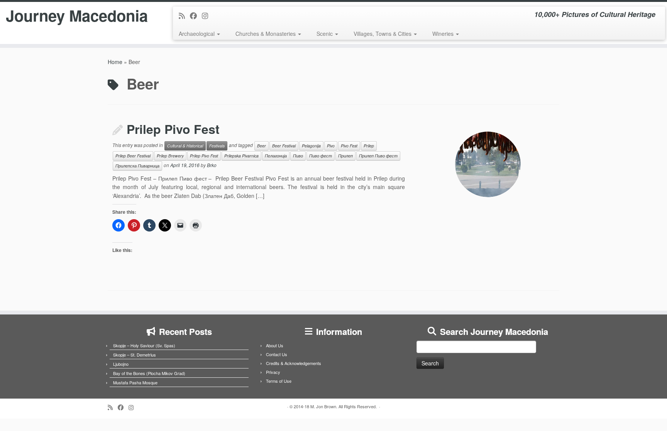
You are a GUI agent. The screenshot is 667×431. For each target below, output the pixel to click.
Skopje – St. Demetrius (134, 355)
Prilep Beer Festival (133, 156)
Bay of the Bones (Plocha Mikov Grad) (149, 373)
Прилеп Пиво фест (378, 156)
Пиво (298, 156)
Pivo (331, 146)
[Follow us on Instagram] (207, 15)
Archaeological (197, 33)
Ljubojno (121, 364)
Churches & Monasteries (266, 33)
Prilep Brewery (170, 156)
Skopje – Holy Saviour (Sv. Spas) (144, 345)
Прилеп (345, 156)
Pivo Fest (349, 146)
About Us (274, 345)
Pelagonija (311, 146)
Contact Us (276, 354)
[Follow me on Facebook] (196, 15)
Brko (212, 165)
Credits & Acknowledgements (293, 363)
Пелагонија (276, 156)
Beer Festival (284, 146)
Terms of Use (278, 381)
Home (115, 62)
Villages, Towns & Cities (383, 33)
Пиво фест (320, 156)
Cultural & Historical (185, 146)
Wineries (443, 33)
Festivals (217, 146)
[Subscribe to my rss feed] (184, 15)
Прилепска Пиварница (137, 166)
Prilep (369, 146)
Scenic (325, 33)
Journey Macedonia (77, 15)
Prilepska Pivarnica (241, 156)
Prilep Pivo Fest (173, 129)
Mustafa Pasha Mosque (135, 382)
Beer (261, 146)
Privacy (273, 372)
